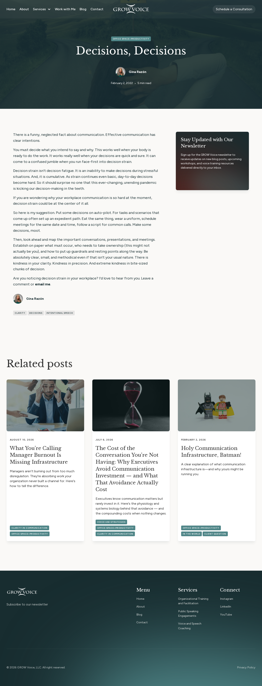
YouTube (226, 614)
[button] (42, 9)
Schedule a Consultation (234, 9)
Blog (83, 9)
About (24, 9)
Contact (96, 9)
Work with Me (65, 9)
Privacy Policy (246, 667)
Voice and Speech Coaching (189, 626)
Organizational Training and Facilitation (193, 601)
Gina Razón (137, 72)
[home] (131, 9)
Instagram (226, 599)
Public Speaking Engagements (188, 614)
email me (42, 284)
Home (11, 9)
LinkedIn (225, 606)
